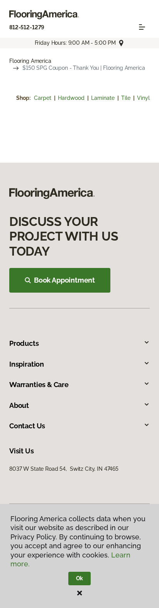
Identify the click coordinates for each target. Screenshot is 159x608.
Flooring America (30, 61)
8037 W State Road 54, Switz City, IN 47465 (63, 469)
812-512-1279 (26, 27)
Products (24, 343)
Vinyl (143, 98)
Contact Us (27, 426)
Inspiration (26, 364)
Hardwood (72, 98)
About (19, 405)
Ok (79, 578)
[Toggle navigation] (142, 27)
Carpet (43, 98)
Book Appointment (64, 280)
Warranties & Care (39, 385)
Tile (126, 98)
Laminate (103, 98)
